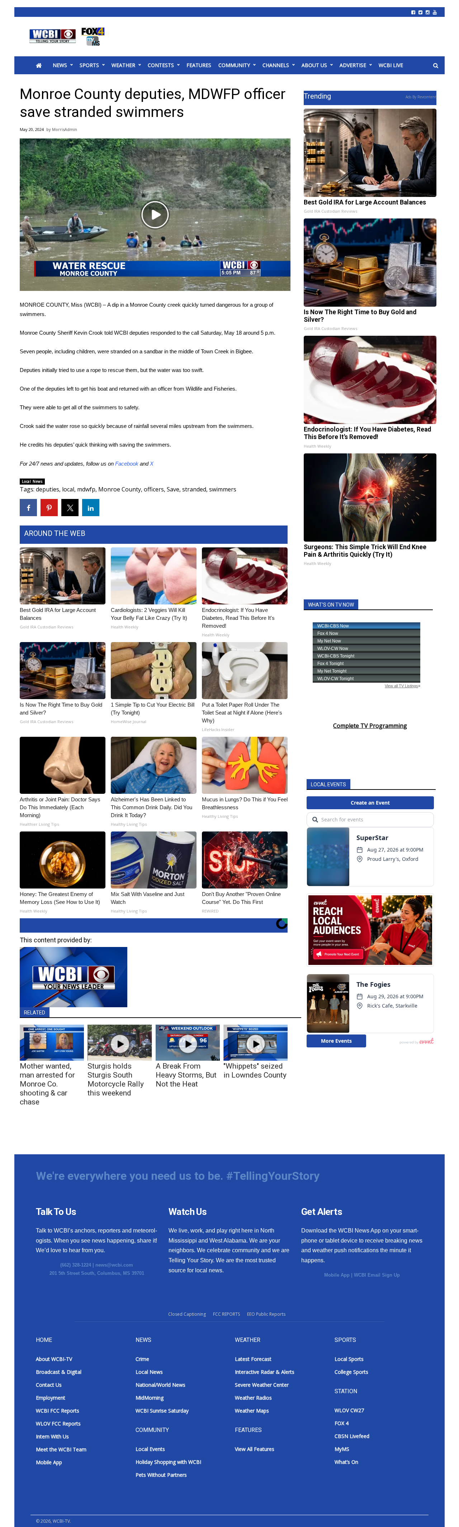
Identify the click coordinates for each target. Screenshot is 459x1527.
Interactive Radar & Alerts (264, 1371)
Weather (123, 65)
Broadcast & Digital (58, 1371)
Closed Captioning (187, 1314)
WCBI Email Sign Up (377, 1275)
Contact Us (49, 1384)
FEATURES (198, 65)
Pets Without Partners (161, 1474)
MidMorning (150, 1397)
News (60, 65)
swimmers (222, 489)
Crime (142, 1359)
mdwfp (86, 489)
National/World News (160, 1384)
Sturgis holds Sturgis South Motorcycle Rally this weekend (115, 1079)
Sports (89, 65)
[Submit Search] (435, 65)
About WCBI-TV (54, 1359)
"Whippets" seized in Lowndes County (255, 1070)
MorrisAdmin (64, 129)
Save (173, 489)
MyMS (342, 1449)
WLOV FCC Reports (58, 1423)
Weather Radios (253, 1397)
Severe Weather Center (262, 1384)
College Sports (351, 1371)
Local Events (150, 1449)
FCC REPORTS (226, 1314)
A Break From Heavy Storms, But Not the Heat (186, 1075)
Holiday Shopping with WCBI (168, 1461)
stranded (194, 489)
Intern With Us (52, 1436)
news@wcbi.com (114, 1265)
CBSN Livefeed (352, 1436)
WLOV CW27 (349, 1410)
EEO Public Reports (266, 1314)
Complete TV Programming (370, 726)
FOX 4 (342, 1423)
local (68, 489)
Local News (32, 481)
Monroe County (119, 489)
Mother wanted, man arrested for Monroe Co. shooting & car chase (47, 1084)
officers (154, 489)
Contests (161, 65)
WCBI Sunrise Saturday (162, 1410)
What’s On (346, 1461)
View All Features (254, 1449)
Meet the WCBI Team (61, 1449)
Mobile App (337, 1275)
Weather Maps (252, 1410)
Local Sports (349, 1359)
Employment (50, 1397)
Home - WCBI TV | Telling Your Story (68, 36)
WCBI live (391, 65)
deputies (47, 489)
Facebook (126, 464)
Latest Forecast (253, 1359)
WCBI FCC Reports (57, 1410)
